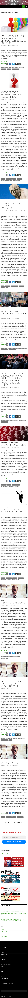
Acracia (3, 7)
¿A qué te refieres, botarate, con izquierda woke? (11, 683)
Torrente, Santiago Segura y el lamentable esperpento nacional (13, 207)
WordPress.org (4, 936)
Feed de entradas (4, 931)
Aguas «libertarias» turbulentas (7, 908)
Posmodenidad (16, 656)
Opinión (2, 33)
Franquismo (20, 578)
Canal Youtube (4, 954)
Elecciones (4, 69)
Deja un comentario (13, 45)
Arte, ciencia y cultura (11, 201)
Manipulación (4, 180)
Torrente (21, 286)
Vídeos (2, 976)
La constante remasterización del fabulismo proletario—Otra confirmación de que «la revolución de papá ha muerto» (14, 920)
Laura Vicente (24, 348)
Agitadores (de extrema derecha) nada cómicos (11, 94)
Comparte (3, 64)
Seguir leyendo (4, 61)
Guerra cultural (16, 484)
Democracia (10, 348)
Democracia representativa (7, 67)
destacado (21, 67)
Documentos (3, 959)
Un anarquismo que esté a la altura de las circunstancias (12, 911)
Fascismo (16, 420)
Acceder (2, 929)
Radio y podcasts (4, 973)
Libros (2, 966)
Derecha (16, 67)
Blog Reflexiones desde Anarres (7, 983)
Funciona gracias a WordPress (6, 996)
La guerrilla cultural (13, 444)
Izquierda (19, 178)
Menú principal (26, 6)
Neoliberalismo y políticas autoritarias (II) (13, 313)
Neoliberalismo (5, 349)
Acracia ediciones (4, 945)
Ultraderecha (15, 69)
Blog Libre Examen (4, 985)
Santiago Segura (14, 286)
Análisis (2, 371)
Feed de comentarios (5, 934)
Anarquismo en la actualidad (7, 442)
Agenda (2, 949)
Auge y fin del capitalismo (6, 309)
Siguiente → (20, 822)
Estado (9, 484)
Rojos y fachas (9, 763)
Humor (14, 178)
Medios (10, 180)
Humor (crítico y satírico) (6, 964)
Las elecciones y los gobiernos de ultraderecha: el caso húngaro (14, 39)
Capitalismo (4, 348)
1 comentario (12, 99)
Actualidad (3, 89)
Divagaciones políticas (5, 917)
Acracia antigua (4, 978)
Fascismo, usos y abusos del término (12, 510)
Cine (2, 286)
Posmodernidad (22, 738)
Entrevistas (3, 961)
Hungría (9, 69)
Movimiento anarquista (6, 486)
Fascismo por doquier (13, 602)
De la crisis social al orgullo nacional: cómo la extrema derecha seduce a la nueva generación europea (12, 379)
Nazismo (9, 579)
